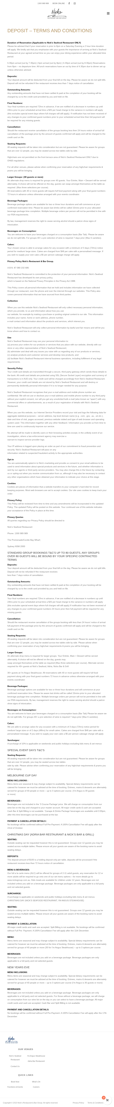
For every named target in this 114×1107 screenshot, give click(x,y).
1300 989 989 (43, 3)
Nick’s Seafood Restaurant (15, 1058)
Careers (36, 1087)
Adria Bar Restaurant (36, 1061)
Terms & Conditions (95, 1103)
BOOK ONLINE (59, 3)
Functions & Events (15, 1087)
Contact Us (15, 1066)
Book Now (15, 1082)
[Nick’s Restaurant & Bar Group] (57, 13)
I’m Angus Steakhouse (36, 1056)
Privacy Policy (78, 1103)
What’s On (36, 1082)
